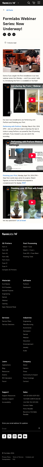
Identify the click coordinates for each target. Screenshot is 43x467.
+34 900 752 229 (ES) (30, 402)
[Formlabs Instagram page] (15, 436)
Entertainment (28, 344)
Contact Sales (28, 405)
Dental (4, 297)
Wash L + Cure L (28, 250)
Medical (4, 300)
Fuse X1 (4, 263)
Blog (3, 368)
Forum (4, 381)
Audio (25, 351)
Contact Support (8, 399)
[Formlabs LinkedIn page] (25, 436)
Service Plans (6, 321)
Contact (26, 381)
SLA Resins (6, 284)
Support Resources (8, 396)
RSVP (24, 183)
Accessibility (6, 402)
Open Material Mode (9, 307)
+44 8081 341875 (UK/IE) (31, 399)
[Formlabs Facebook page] (4, 436)
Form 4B (5, 250)
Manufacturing (28, 324)
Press (25, 371)
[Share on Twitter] (9, 34)
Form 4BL (5, 257)
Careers (25, 368)
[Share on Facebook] (4, 34)
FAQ (14, 459)
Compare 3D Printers (9, 270)
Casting (4, 304)
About (25, 365)
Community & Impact (30, 375)
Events (4, 375)
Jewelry (25, 347)
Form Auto (5, 260)
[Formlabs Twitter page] (9, 436)
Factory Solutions (8, 324)
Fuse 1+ (4, 266)
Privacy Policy (6, 457)
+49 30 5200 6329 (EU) (31, 396)
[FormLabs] (9, 3)
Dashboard (26, 287)
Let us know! (21, 220)
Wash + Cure (27, 247)
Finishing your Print (10, 175)
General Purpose (7, 290)
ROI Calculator (7, 378)
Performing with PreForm (12, 126)
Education (26, 341)
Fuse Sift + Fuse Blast (31, 253)
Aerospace (26, 331)
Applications (6, 365)
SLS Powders (6, 287)
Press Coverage (28, 378)
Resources (5, 371)
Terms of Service (18, 457)
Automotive (27, 328)
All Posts (9, 10)
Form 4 (4, 247)
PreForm (26, 284)
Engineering (6, 294)
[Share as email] (13, 34)
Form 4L (5, 253)
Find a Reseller (28, 409)
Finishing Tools (28, 257)
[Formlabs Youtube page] (20, 436)
